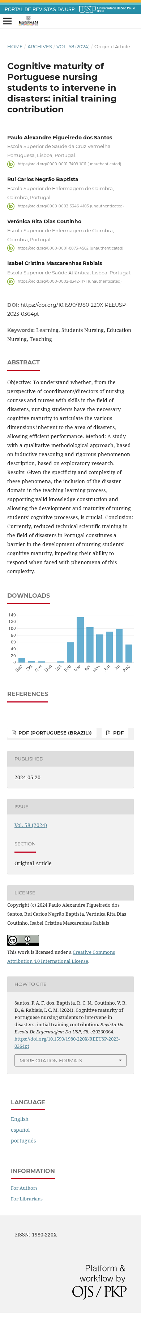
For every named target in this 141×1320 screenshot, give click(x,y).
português (23, 1140)
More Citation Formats (51, 1060)
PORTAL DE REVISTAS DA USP (40, 9)
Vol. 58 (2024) (73, 46)
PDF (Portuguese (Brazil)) (54, 733)
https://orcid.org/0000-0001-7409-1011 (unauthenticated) (69, 164)
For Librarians (27, 1198)
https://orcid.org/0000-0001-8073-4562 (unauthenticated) (70, 248)
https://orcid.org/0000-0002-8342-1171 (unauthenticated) (69, 281)
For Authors (24, 1188)
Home (15, 46)
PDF (118, 733)
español (20, 1129)
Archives (39, 46)
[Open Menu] (7, 21)
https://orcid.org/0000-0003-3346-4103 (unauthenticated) (71, 206)
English (20, 1118)
